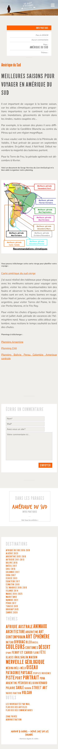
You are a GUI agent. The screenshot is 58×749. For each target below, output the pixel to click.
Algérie (12, 553)
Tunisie (12, 606)
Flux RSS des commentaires (19, 710)
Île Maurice (17, 587)
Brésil (11, 565)
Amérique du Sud (39, 47)
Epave (8, 652)
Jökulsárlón (21, 657)
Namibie (12, 600)
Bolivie (12, 562)
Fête (43, 652)
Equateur (13, 581)
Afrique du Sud (18, 550)
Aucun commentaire (40, 40)
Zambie (12, 612)
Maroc (14, 593)
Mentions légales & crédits (29, 739)
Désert (45, 647)
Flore (36, 653)
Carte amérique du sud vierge (18, 273)
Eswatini (13, 584)
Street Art (39, 687)
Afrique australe (19, 626)
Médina (10, 668)
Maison (33, 657)
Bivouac (19, 641)
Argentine (16, 556)
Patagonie (13, 672)
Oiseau (32, 667)
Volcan (27, 692)
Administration (14, 719)
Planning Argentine (12, 341)
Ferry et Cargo (22, 652)
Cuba (11, 575)
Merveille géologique (25, 662)
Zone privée (11, 716)
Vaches (9, 693)
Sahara (27, 688)
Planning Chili (9, 348)
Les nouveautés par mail (18, 704)
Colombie (13, 572)
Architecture (15, 631)
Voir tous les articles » (29, 520)
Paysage (27, 672)
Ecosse (11, 578)
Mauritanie (11, 596)
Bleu (29, 642)
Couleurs (15, 647)
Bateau (10, 642)
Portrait (31, 677)
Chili (10, 568)
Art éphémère (37, 636)
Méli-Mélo (20, 668)
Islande (12, 590)
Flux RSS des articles (16, 707)
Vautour (17, 693)
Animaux (40, 626)
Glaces (10, 657)
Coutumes (31, 647)
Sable (20, 687)
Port (19, 677)
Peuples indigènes (42, 673)
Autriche (15, 559)
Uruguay (12, 609)
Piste (10, 678)
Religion (33, 683)
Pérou (11, 603)
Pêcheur (23, 683)
